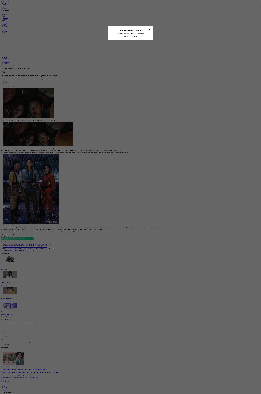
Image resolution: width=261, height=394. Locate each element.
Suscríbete (126, 36)
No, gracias (134, 36)
